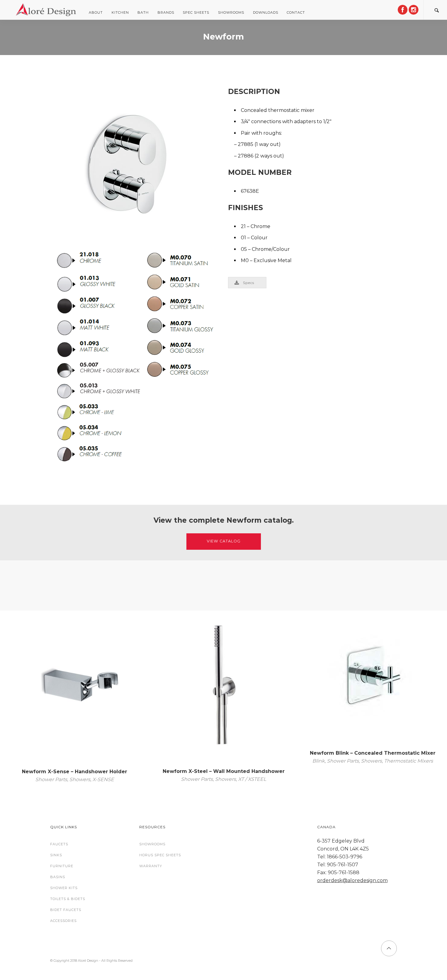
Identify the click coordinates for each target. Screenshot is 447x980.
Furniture (61, 866)
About (96, 12)
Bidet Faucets (65, 910)
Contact (296, 12)
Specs (248, 282)
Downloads (265, 12)
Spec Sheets (196, 12)
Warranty (150, 866)
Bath (143, 12)
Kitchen (120, 12)
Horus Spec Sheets (160, 855)
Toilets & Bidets (67, 899)
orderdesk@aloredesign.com (352, 880)
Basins (57, 877)
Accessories (63, 921)
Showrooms (231, 12)
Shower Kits (64, 888)
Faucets (59, 844)
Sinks (56, 855)
